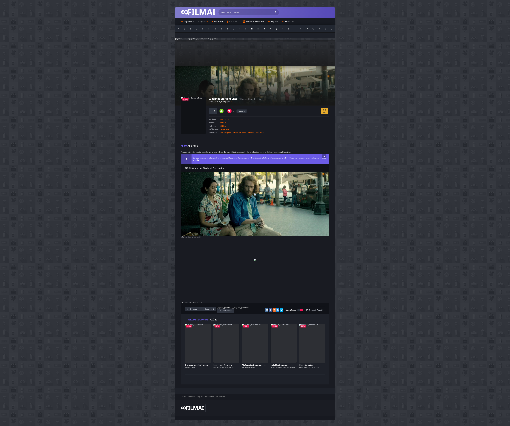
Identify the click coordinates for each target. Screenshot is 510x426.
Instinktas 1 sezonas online (281, 365)
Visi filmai (218, 21)
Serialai (183, 397)
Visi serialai (234, 21)
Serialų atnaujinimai (255, 21)
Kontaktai (289, 21)
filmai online (209, 397)
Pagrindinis (189, 21)
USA (233, 101)
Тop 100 (200, 397)
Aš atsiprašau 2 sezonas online (254, 365)
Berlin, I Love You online (222, 365)
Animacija (191, 397)
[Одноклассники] (274, 310)
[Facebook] (270, 310)
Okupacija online (306, 365)
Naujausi (201, 21)
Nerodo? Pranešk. (316, 310)
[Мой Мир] (277, 310)
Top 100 (274, 21)
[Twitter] (281, 310)
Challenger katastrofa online (196, 365)
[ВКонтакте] (266, 310)
